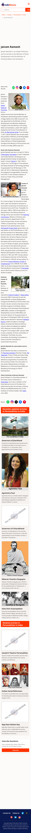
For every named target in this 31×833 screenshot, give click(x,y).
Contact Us (6, 813)
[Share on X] (20, 87)
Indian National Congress (4, 108)
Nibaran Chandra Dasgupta (13, 579)
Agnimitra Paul (8, 493)
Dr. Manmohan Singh (12, 132)
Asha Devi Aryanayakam (12, 609)
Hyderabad (4, 382)
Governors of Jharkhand (12, 440)
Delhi (24, 391)
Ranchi (13, 161)
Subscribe (15, 750)
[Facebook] (22, 813)
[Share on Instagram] (17, 87)
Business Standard (9, 353)
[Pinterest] (11, 817)
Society (9, 15)
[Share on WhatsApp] (13, 87)
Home (3, 15)
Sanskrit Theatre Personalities (15, 653)
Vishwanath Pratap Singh (9, 228)
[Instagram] (19, 817)
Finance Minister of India (16, 262)
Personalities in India (20, 15)
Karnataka (13, 154)
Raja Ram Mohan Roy (11, 724)
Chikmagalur (5, 154)
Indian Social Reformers (12, 691)
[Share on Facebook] (24, 87)
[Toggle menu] (28, 4)
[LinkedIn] (15, 817)
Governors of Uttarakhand (13, 528)
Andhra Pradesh (13, 295)
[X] (26, 813)
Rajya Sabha (25, 295)
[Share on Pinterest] (28, 87)
